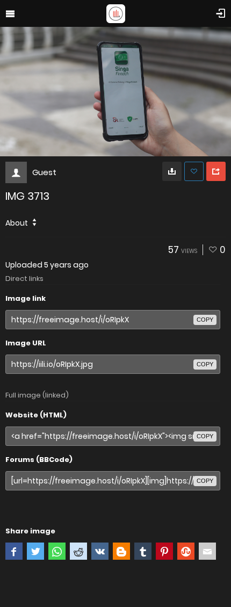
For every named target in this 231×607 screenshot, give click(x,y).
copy (205, 319)
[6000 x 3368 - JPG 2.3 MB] (172, 171)
